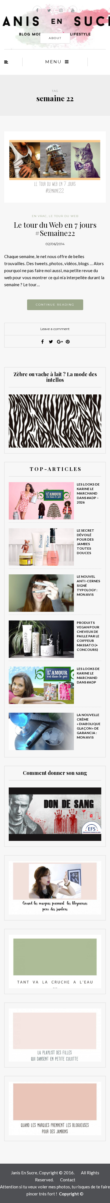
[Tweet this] (51, 341)
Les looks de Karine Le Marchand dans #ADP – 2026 (88, 493)
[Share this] (42, 341)
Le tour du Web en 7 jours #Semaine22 (55, 229)
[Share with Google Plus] (59, 341)
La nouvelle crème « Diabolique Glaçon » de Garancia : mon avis (88, 726)
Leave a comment (55, 329)
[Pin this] (67, 341)
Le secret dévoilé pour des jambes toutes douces (85, 541)
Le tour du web (63, 216)
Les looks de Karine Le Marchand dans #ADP (88, 675)
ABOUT (55, 38)
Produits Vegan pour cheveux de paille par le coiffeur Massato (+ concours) (88, 636)
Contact (67, 1179)
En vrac (39, 216)
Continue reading (55, 304)
